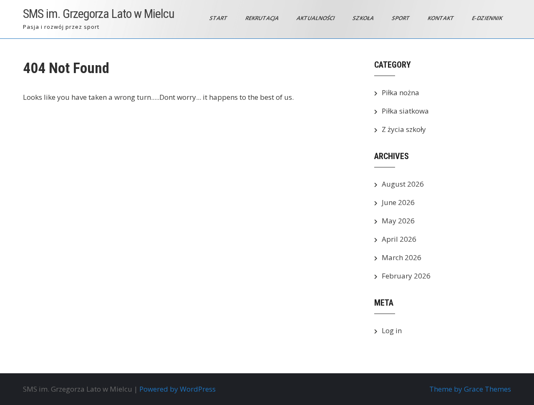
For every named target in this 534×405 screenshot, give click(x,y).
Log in (392, 330)
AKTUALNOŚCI (316, 18)
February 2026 (406, 276)
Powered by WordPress (177, 389)
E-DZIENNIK (487, 18)
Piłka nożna (400, 92)
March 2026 (401, 257)
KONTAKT (441, 18)
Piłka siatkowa (405, 111)
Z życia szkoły (404, 129)
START (219, 18)
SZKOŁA (364, 18)
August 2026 (403, 184)
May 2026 (398, 220)
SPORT (401, 18)
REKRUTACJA (262, 18)
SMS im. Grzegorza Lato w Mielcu (98, 13)
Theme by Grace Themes (470, 389)
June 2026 (398, 202)
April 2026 (399, 239)
